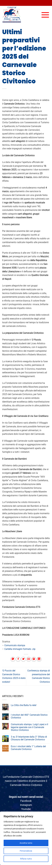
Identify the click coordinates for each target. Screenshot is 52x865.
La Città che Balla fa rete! (23, 705)
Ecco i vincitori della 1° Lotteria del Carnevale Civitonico (28, 748)
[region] (26, 838)
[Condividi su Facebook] (18, 659)
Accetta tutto (26, 843)
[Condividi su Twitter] (23, 659)
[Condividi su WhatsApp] (13, 659)
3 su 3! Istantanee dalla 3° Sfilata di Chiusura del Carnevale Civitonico (29, 738)
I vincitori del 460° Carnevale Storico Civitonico (29, 716)
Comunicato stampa (14, 645)
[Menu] (45, 15)
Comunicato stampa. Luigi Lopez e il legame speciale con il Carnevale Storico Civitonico (29, 727)
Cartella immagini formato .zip (19, 649)
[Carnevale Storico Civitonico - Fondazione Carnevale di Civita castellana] (16, 15)
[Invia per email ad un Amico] (28, 659)
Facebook (26, 800)
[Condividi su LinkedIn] (39, 659)
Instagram (26, 805)
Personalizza (26, 851)
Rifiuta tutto (26, 859)
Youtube (26, 809)
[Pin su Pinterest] (33, 659)
